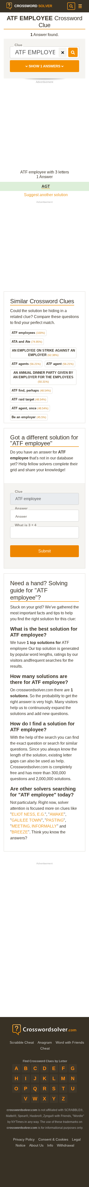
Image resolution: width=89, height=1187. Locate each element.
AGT (46, 186)
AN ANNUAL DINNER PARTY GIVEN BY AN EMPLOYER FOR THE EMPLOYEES (43, 377)
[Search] (71, 6)
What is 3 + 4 (25, 525)
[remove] (63, 52)
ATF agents (26, 364)
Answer (21, 508)
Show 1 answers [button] (44, 66)
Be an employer (29, 417)
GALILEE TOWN (26, 820)
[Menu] (80, 6)
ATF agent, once (30, 408)
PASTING (55, 820)
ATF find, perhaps (31, 390)
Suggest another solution (46, 195)
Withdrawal (65, 1145)
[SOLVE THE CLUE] (73, 52)
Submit (44, 551)
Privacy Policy (24, 1139)
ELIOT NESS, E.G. (28, 814)
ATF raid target (29, 399)
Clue (18, 45)
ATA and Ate (27, 341)
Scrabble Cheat (22, 1042)
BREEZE (20, 832)
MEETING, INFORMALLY (34, 826)
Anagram (45, 1042)
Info (50, 1145)
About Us (36, 1145)
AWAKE (57, 814)
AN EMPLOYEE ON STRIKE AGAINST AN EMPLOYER (43, 353)
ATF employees (28, 333)
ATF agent (60, 364)
